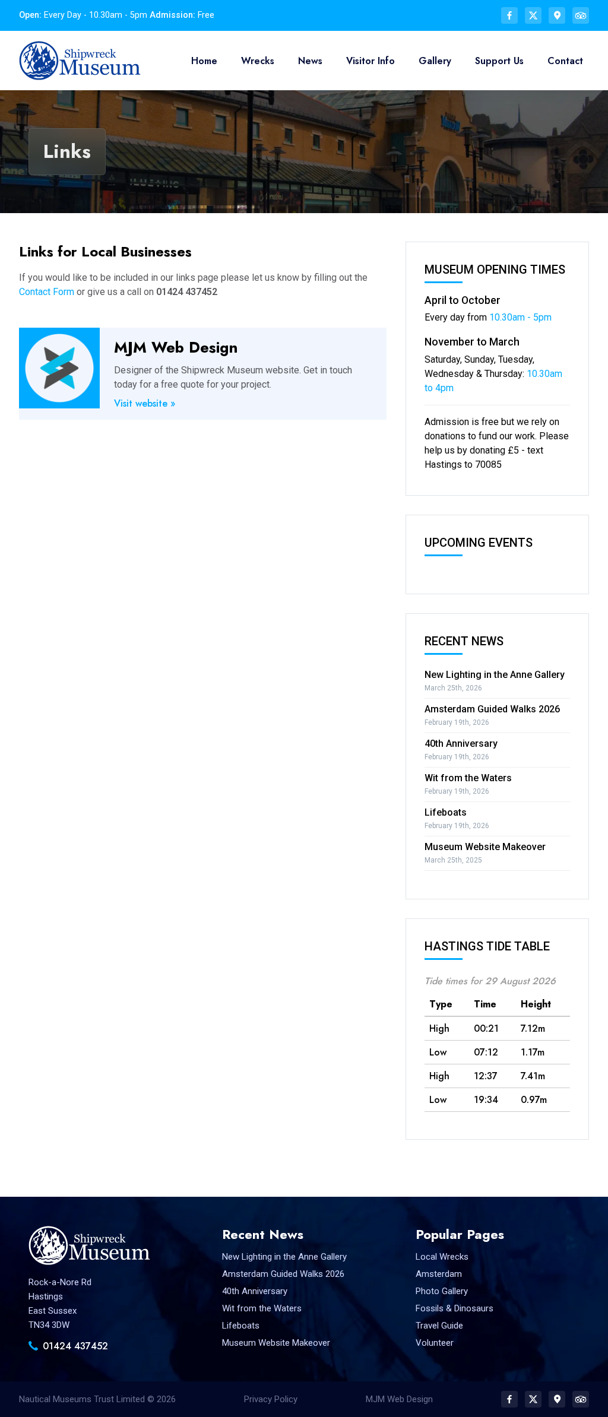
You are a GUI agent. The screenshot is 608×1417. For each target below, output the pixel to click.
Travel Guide (439, 1325)
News (310, 61)
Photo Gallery (442, 1291)
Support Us (499, 61)
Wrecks (257, 61)
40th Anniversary (461, 743)
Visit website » (144, 403)
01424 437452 (75, 1346)
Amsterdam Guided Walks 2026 (492, 709)
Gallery (435, 61)
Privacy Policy (270, 1399)
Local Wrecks (442, 1256)
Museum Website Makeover (485, 846)
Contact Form (46, 291)
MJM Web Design (399, 1399)
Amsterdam (439, 1274)
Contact (565, 61)
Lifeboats (446, 812)
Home (204, 61)
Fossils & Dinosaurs (454, 1308)
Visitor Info (370, 61)
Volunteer (435, 1342)
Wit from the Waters (468, 778)
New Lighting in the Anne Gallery (495, 674)
